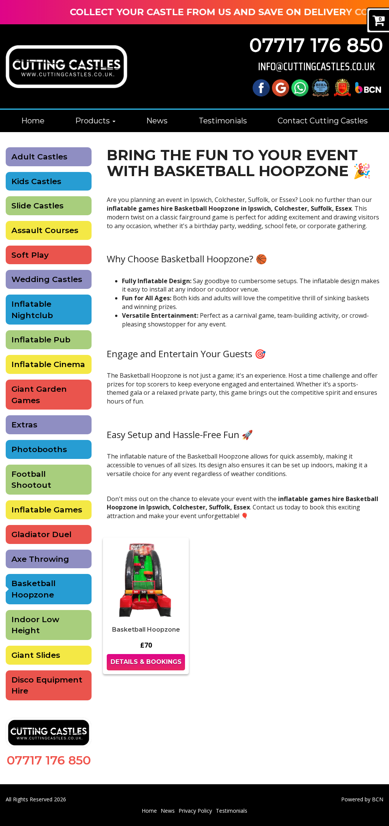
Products (93, 120)
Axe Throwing (40, 559)
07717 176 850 (316, 45)
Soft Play (30, 255)
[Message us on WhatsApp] (299, 87)
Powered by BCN (362, 799)
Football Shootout (31, 479)
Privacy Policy (195, 810)
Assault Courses (44, 230)
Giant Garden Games (39, 394)
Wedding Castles (46, 279)
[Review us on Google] (280, 87)
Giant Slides (35, 655)
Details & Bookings (146, 661)
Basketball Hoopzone (33, 589)
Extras (24, 424)
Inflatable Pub (40, 339)
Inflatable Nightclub (32, 309)
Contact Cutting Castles (323, 120)
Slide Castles (37, 205)
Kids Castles (36, 181)
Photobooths (39, 449)
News (157, 120)
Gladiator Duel (41, 534)
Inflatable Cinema (48, 364)
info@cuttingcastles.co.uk (316, 66)
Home (32, 120)
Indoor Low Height (35, 625)
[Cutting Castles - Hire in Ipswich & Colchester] (66, 66)
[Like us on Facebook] (261, 87)
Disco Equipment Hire (46, 685)
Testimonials (223, 120)
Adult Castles (39, 156)
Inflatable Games (46, 509)
